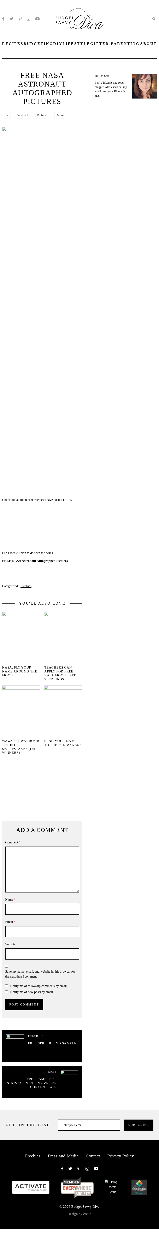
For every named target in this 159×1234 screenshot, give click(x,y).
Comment (12, 842)
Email (10, 922)
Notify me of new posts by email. (32, 992)
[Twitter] (11, 19)
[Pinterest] (20, 19)
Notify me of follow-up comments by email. (38, 986)
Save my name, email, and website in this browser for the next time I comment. (40, 974)
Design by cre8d (79, 1214)
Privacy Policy (120, 1155)
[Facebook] (3, 19)
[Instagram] (28, 19)
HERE (67, 500)
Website (10, 944)
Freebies (25, 586)
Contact (93, 1155)
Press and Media (63, 1155)
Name (10, 899)
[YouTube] (37, 19)
